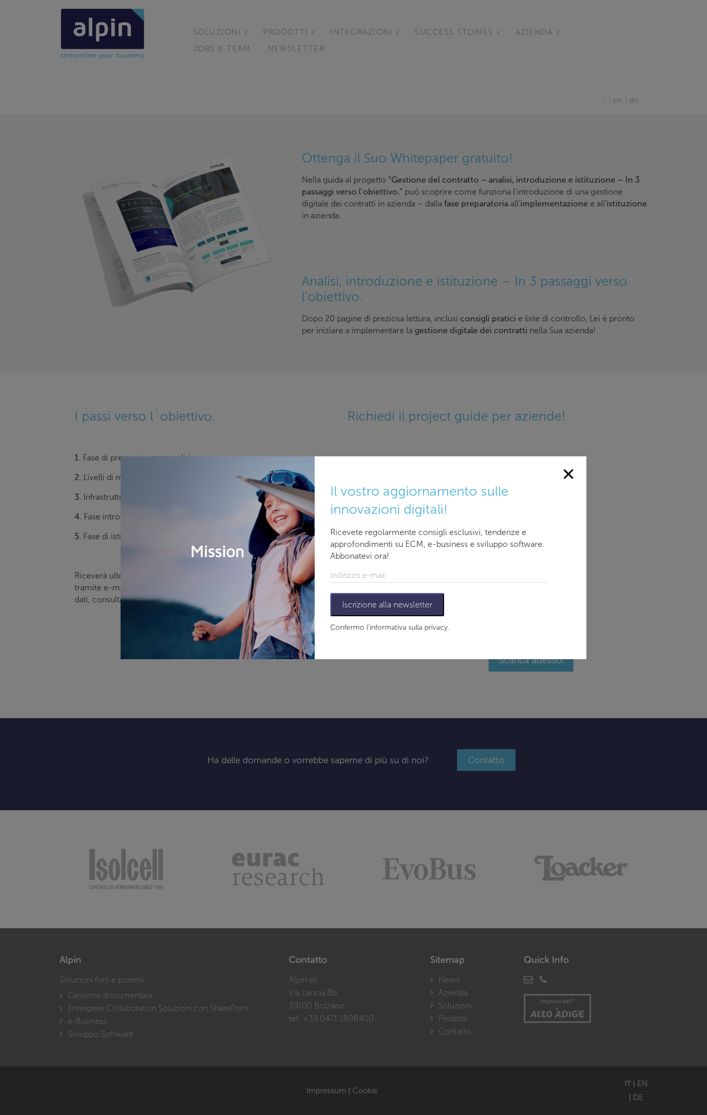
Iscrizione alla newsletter (387, 604)
